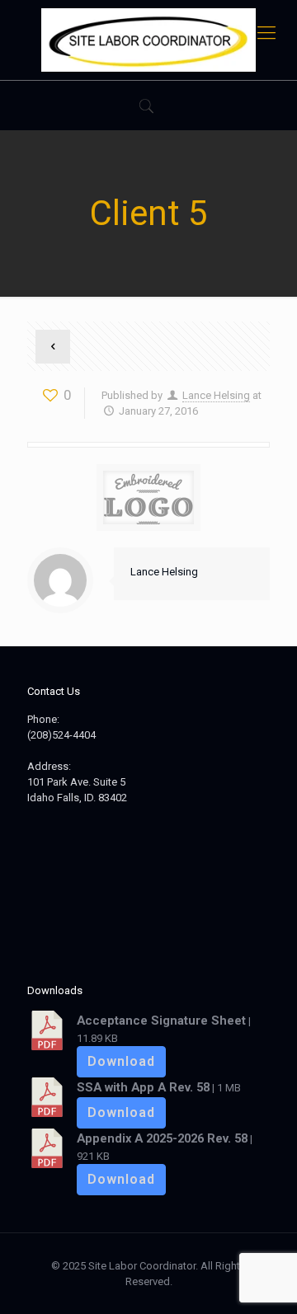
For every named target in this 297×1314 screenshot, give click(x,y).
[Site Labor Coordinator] (148, 40)
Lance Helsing (216, 395)
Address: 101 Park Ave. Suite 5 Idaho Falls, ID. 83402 (77, 782)
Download (121, 1061)
